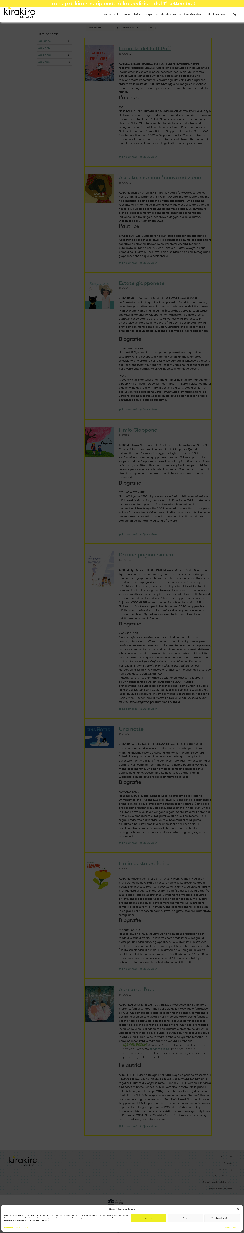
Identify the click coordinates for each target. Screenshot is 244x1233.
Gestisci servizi (231, 1227)
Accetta (148, 1218)
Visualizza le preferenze (222, 1218)
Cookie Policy (9, 1227)
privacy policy (22, 1227)
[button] (238, 1209)
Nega (185, 1218)
